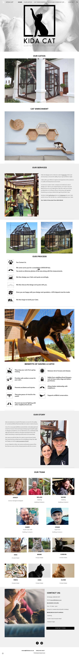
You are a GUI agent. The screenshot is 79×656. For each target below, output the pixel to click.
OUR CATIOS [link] (28, 2)
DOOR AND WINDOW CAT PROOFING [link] (57, 2)
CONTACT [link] (71, 2)
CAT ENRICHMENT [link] (40, 2)
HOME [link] (20, 2)
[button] (77, 2)
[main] (39, 55)
